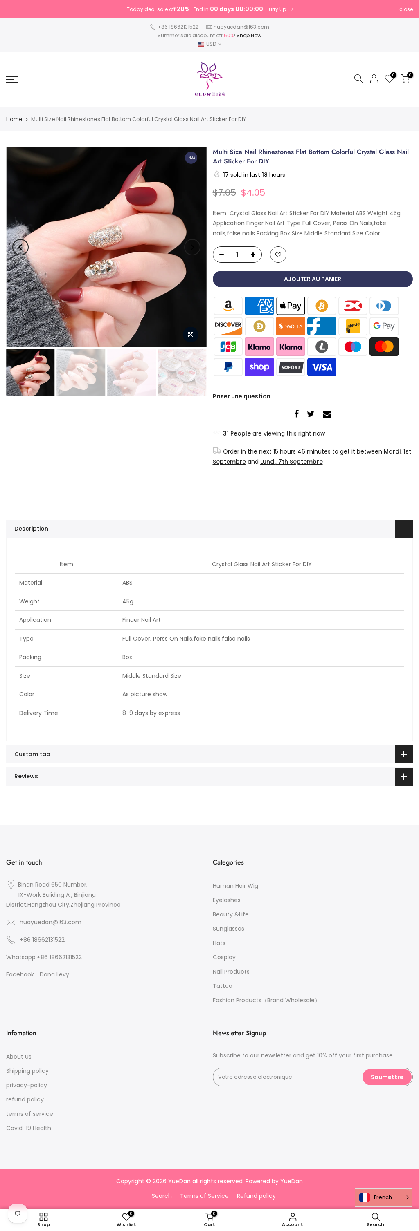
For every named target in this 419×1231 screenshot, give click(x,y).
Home (14, 119)
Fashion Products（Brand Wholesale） (266, 1000)
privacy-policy (26, 1085)
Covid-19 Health (28, 1128)
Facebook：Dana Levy (37, 974)
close (406, 9)
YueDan (291, 1181)
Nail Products (231, 971)
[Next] (192, 247)
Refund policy (256, 1196)
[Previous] (20, 247)
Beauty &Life (231, 914)
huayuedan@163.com (241, 26)
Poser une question (241, 396)
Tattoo (222, 986)
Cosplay (224, 957)
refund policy (25, 1099)
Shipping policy (27, 1071)
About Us (19, 1056)
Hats (219, 943)
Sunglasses (228, 929)
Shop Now (249, 35)
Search (162, 1196)
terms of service (29, 1114)
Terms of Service (204, 1196)
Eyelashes (227, 900)
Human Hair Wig (235, 886)
